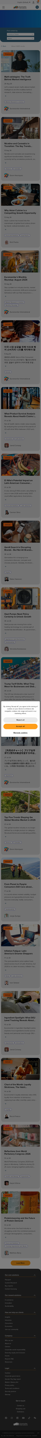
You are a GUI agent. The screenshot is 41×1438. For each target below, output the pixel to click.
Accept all (20, 726)
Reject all (21, 720)
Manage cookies (20, 732)
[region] (20, 719)
